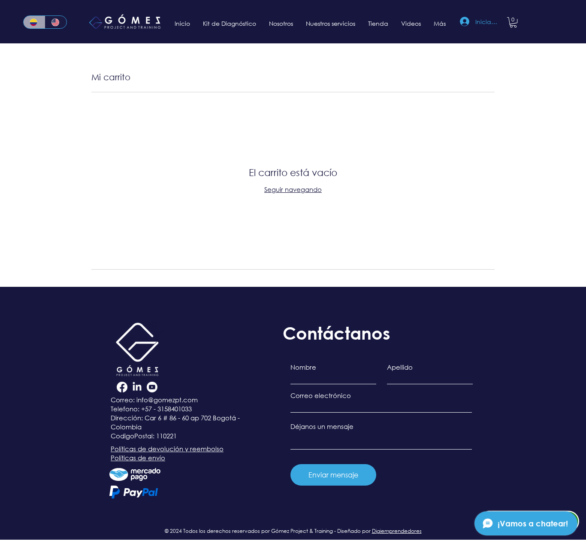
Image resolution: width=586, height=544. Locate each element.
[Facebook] (122, 387)
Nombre (303, 367)
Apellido (400, 367)
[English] (56, 22)
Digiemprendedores (397, 531)
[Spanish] (34, 22)
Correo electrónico (320, 395)
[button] (513, 22)
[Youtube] (152, 387)
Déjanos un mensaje (321, 426)
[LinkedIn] (137, 387)
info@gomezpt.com (167, 399)
